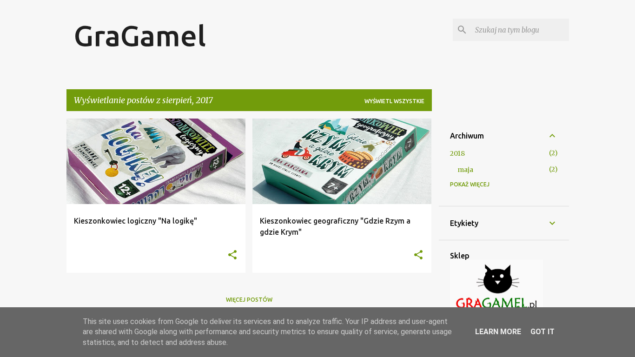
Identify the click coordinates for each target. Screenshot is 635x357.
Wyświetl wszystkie (394, 101)
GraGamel (140, 35)
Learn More (498, 331)
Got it (542, 331)
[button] (232, 255)
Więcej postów (249, 300)
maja (465, 169)
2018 (457, 153)
